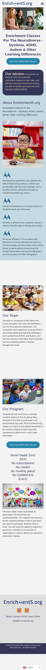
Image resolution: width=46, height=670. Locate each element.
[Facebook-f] (19, 610)
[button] (42, 3)
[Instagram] (27, 610)
